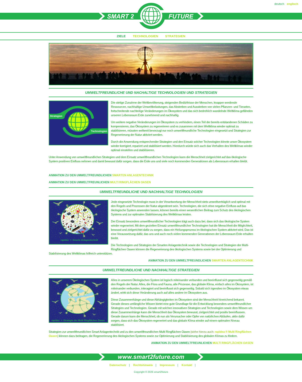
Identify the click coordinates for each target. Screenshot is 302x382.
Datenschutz (117, 365)
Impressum (167, 365)
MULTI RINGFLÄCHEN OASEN (130, 182)
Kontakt (187, 365)
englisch (292, 3)
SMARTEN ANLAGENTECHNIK (133, 175)
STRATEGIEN (175, 36)
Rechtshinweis (143, 365)
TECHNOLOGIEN (145, 36)
